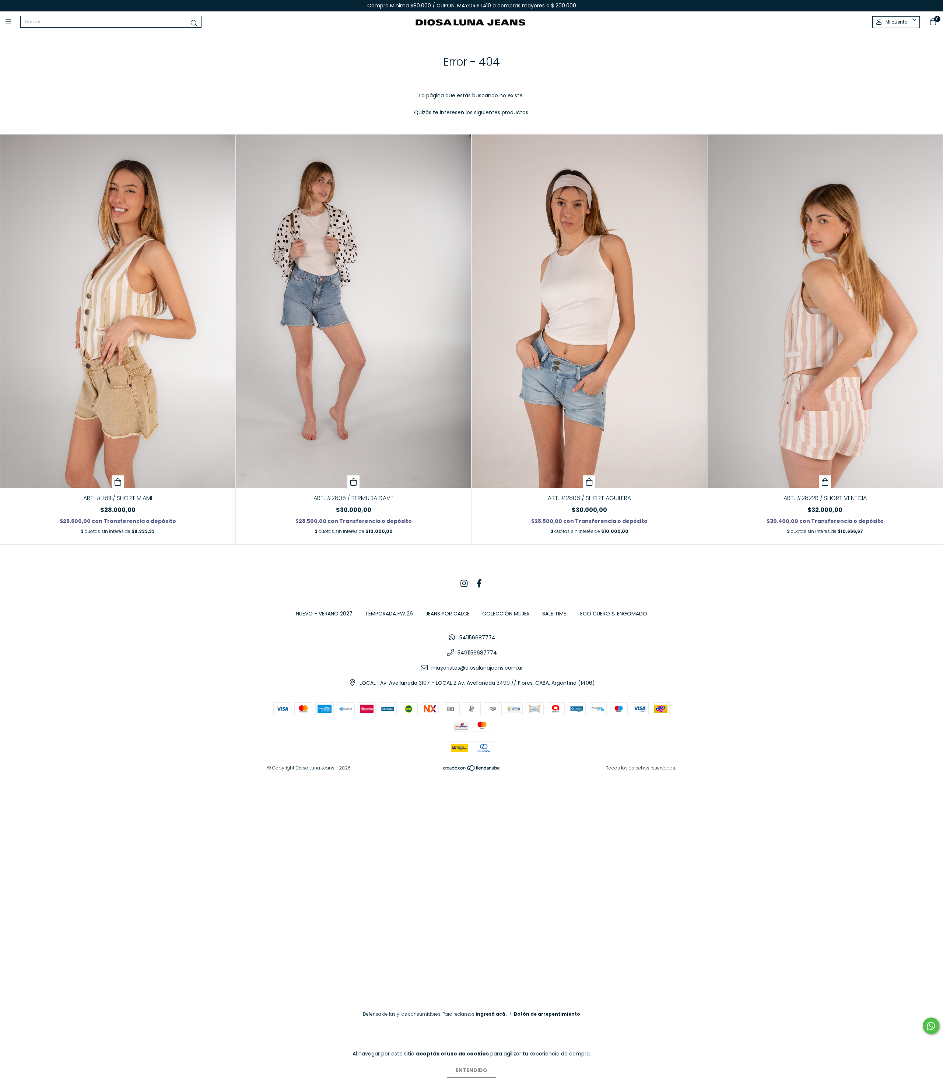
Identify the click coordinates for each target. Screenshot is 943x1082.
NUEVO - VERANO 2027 (324, 613)
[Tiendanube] (471, 769)
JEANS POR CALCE (447, 613)
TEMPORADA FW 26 (389, 613)
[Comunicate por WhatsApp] (931, 1026)
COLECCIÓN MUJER (506, 613)
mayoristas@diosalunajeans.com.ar (477, 667)
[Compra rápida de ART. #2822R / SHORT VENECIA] (825, 481)
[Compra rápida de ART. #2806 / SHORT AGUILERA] (589, 481)
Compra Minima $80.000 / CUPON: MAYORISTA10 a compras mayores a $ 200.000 (471, 5)
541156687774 (477, 637)
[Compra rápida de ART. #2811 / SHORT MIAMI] (118, 481)
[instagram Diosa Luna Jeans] (464, 584)
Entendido (471, 1070)
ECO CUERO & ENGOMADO (613, 613)
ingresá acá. (491, 1014)
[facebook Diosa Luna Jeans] (479, 584)
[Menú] (13, 21)
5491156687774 (477, 652)
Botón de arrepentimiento (547, 1014)
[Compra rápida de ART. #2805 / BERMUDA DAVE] (353, 481)
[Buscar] (194, 23)
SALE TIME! (555, 613)
